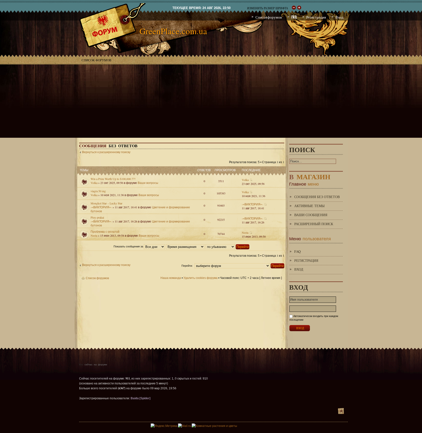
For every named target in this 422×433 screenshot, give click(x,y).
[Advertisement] (211, 101)
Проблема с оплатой (105, 231)
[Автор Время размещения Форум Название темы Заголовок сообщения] (185, 246)
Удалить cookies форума (200, 278)
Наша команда (170, 278)
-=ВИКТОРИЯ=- (101, 207)
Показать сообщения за (129, 246)
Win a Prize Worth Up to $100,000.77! (113, 179)
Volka (94, 183)
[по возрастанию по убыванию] (228, 246)
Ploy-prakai (97, 217)
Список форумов (96, 60)
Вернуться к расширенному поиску (106, 152)
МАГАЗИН (309, 175)
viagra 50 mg (98, 191)
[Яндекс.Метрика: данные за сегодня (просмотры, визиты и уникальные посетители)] (164, 425)
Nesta (94, 235)
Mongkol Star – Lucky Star (106, 203)
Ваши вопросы (148, 183)
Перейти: (187, 265)
